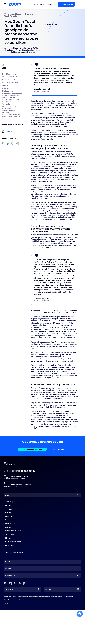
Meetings (9, 131)
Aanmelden (51, 4)
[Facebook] (20, 583)
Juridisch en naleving (56, 596)
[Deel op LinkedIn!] (4, 143)
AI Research (9, 545)
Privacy (14, 596)
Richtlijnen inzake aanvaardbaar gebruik (39, 596)
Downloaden (9, 562)
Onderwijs (29, 14)
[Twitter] (10, 583)
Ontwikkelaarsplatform (13, 542)
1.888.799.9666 (28, 471)
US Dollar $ (48, 589)
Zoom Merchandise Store (14, 553)
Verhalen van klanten (12, 14)
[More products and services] (78, 4)
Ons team (8, 509)
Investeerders (10, 524)
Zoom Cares (9, 534)
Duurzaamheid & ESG (13, 531)
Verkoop (8, 569)
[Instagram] (24, 583)
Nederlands (9, 589)
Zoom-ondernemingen (13, 549)
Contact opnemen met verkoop (33, 449)
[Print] (17, 143)
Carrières (8, 513)
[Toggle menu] (5, 4)
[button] (80, 614)
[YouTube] (15, 583)
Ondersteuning (10, 575)
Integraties (9, 516)
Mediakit (8, 538)
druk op (8, 527)
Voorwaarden (7, 596)
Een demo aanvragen (58, 449)
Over (7, 495)
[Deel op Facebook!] (8, 143)
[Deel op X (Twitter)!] (12, 143)
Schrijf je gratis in (66, 4)
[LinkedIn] (5, 583)
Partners (8, 520)
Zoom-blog (9, 502)
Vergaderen (38, 4)
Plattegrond (17, 599)
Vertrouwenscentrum (22, 596)
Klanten (8, 505)
